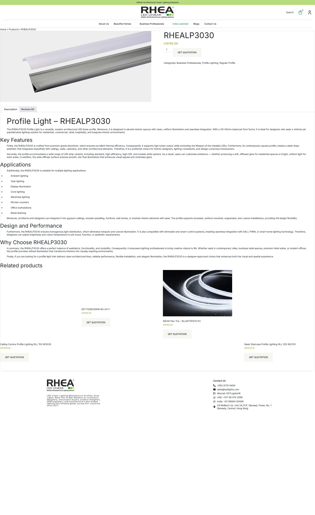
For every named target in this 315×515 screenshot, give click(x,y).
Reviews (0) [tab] (27, 109)
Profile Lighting (210, 62)
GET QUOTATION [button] (14, 357)
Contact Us (210, 23)
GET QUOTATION (187, 52)
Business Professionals (152, 23)
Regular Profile (227, 62)
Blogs (196, 23)
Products (14, 29)
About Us (104, 23)
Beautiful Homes (122, 23)
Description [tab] (10, 109)
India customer (181, 23)
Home (3, 29)
